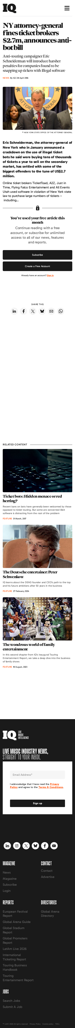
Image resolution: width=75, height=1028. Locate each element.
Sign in (50, 275)
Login (7, 891)
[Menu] (67, 8)
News (7, 872)
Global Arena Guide (17, 922)
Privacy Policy (35, 1024)
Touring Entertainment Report (18, 978)
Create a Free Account (37, 266)
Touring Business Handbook (15, 967)
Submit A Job (12, 1007)
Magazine (10, 879)
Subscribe (37, 254)
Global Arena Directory (50, 914)
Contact (46, 871)
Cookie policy (47, 1024)
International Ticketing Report (14, 957)
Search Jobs (11, 1001)
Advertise (47, 877)
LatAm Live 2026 (15, 949)
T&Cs (57, 1024)
